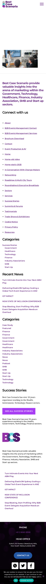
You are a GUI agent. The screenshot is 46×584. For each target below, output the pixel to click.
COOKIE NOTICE (26, 580)
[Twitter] (23, 565)
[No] (43, 576)
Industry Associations (15, 261)
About (8, 123)
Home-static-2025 (13, 164)
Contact (8, 144)
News (5, 357)
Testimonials (11, 211)
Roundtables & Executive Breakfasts (22, 185)
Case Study (7, 325)
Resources (10, 232)
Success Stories (12, 201)
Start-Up (9, 267)
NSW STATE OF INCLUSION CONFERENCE (21, 301)
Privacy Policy (11, 227)
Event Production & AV (15, 149)
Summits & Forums (14, 206)
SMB (7, 264)
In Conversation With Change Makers (22, 170)
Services (9, 196)
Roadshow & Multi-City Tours (18, 180)
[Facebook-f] (31, 565)
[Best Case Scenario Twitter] (15, 565)
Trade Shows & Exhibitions (17, 217)
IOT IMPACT (7, 296)
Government (11, 248)
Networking (10, 175)
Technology (10, 254)
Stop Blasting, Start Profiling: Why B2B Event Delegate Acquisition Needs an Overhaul (20, 309)
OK (16, 580)
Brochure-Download (14, 138)
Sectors (8, 191)
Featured (6, 328)
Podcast (6, 363)
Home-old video (12, 159)
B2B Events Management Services (21, 133)
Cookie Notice (11, 222)
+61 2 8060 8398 (23, 532)
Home (7, 154)
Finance (8, 257)
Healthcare (10, 251)
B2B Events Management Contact (21, 128)
